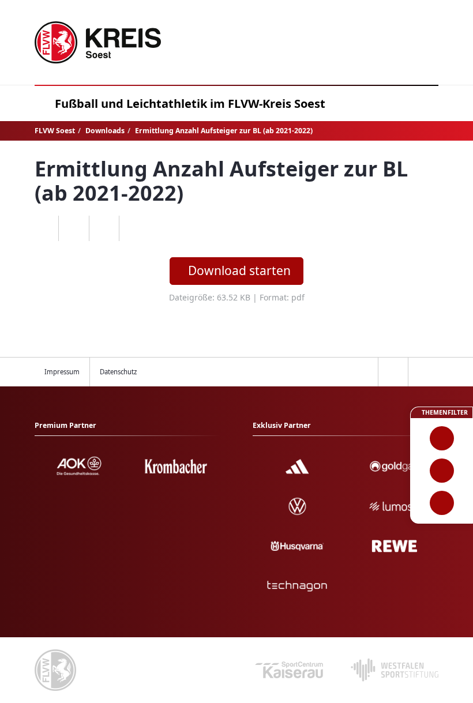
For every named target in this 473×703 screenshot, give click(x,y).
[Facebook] (73, 228)
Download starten (239, 270)
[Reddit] (134, 228)
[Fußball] (441, 438)
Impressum (62, 371)
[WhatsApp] (43, 228)
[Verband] (441, 503)
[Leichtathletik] (441, 470)
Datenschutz (118, 371)
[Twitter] (104, 228)
